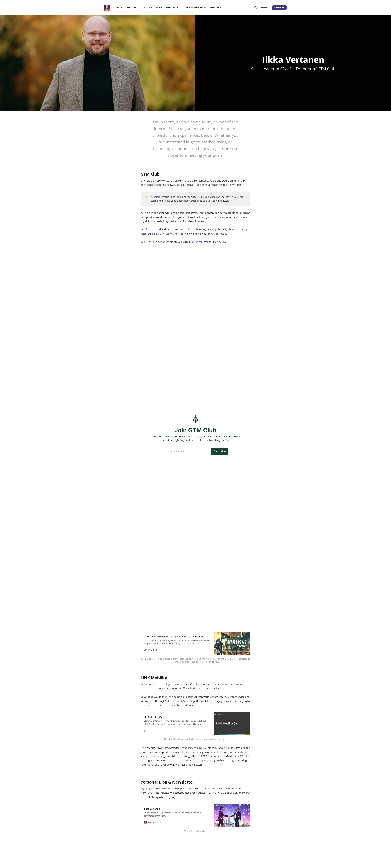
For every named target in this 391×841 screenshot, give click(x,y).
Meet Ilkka (215, 7)
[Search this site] (255, 7)
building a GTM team (160, 233)
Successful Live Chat (151, 7)
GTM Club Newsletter (195, 242)
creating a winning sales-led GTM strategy (202, 233)
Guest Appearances (196, 7)
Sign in (264, 7)
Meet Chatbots (174, 7)
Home (119, 7)
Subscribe (279, 7)
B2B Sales (131, 7)
